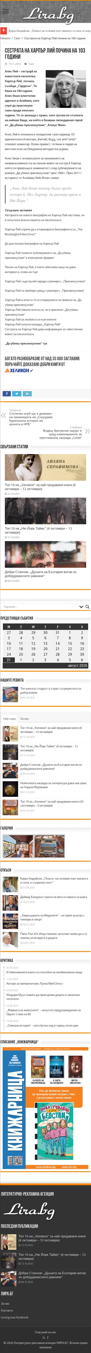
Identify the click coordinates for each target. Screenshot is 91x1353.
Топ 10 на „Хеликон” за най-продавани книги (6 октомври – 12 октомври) (40, 487)
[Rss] (44, 1337)
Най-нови (9, 718)
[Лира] (49, 11)
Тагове (24, 718)
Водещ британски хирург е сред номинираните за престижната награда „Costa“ (61, 432)
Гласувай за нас (45, 1332)
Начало (5, 38)
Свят (17, 38)
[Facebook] (47, 1337)
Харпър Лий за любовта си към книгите (30, 319)
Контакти (7, 1310)
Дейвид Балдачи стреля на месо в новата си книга (53, 897)
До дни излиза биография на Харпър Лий (32, 243)
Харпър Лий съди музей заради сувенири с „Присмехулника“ (45, 281)
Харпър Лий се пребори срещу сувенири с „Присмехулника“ (44, 290)
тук (45, 343)
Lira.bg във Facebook (14, 1317)
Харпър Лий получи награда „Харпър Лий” (33, 324)
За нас (5, 1303)
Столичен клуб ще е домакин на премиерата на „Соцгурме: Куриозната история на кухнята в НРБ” (31, 417)
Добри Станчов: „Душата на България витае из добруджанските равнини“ (40, 574)
